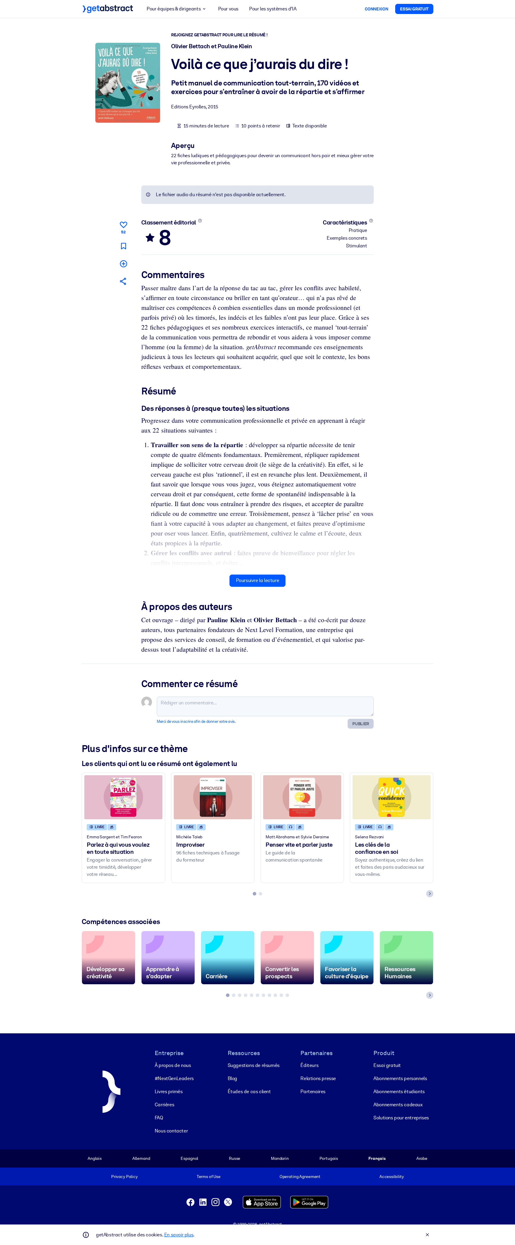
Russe (234, 1158)
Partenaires (312, 1091)
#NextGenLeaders (174, 1078)
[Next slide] (429, 893)
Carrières (164, 1104)
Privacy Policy (124, 1176)
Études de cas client (249, 1091)
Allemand (141, 1158)
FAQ (159, 1118)
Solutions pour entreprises (401, 1118)
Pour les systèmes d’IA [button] (272, 9)
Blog (232, 1078)
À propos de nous (173, 1065)
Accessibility (391, 1176)
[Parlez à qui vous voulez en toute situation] (123, 797)
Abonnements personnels (400, 1078)
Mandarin (280, 1158)
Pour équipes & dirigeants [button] (174, 9)
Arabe (421, 1158)
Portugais (328, 1158)
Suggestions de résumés (254, 1065)
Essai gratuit (387, 1065)
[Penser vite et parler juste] (302, 797)
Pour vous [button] (228, 9)
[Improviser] (213, 797)
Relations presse (318, 1078)
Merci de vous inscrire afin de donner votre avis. (196, 721)
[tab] (254, 893)
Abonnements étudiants (399, 1091)
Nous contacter (171, 1131)
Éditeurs (309, 1065)
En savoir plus (178, 1235)
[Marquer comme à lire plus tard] (123, 246)
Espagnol (189, 1158)
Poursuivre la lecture (257, 580)
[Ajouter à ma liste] (123, 263)
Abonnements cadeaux (397, 1104)
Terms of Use (209, 1176)
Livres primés (169, 1091)
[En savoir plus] (200, 220)
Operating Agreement (300, 1176)
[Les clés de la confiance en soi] (392, 797)
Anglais (95, 1158)
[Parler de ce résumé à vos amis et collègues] (123, 281)
